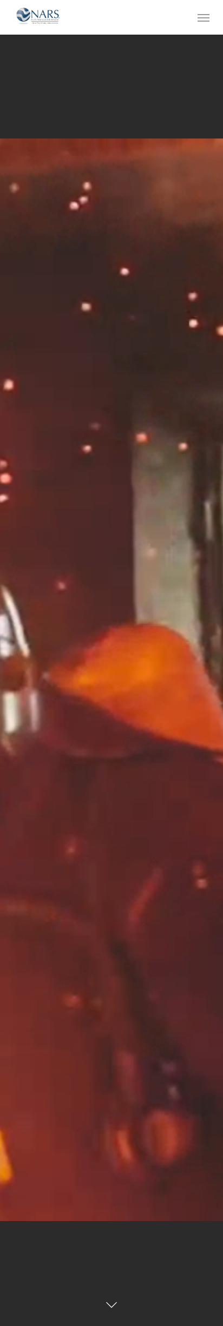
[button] (203, 17)
